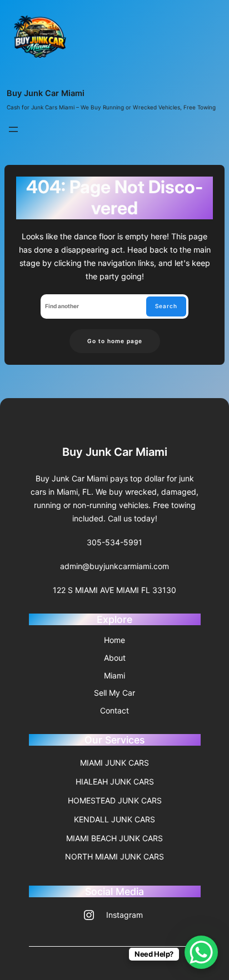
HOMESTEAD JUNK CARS (115, 800)
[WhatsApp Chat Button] (201, 952)
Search (166, 306)
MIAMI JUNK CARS (114, 762)
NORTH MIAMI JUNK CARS (114, 856)
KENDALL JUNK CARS (114, 819)
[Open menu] (13, 129)
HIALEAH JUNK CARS (115, 781)
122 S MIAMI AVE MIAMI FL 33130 (114, 590)
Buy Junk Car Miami (45, 93)
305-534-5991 (114, 542)
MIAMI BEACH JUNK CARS (114, 838)
